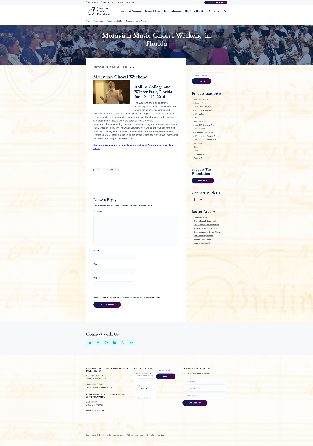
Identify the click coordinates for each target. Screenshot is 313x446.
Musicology (200, 114)
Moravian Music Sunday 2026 (205, 228)
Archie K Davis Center (202, 239)
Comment (98, 211)
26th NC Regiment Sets (204, 125)
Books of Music (201, 103)
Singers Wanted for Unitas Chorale (207, 232)
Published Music (200, 121)
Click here (186, 373)
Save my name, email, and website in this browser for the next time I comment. (127, 297)
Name (96, 250)
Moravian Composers (204, 110)
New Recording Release (203, 236)
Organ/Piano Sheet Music (205, 140)
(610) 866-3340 (108, 2)
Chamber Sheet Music (204, 132)
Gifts (195, 118)
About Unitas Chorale (202, 243)
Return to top (157, 435)
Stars (196, 151)
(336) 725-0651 (93, 2)
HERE (131, 67)
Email (96, 264)
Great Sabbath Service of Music (206, 225)
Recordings (198, 143)
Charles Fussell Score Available (206, 221)
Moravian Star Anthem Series (207, 136)
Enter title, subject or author (145, 375)
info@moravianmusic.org (125, 2)
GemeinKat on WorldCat (145, 397)
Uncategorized (199, 154)
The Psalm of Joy (201, 217)
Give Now (202, 180)
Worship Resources (201, 158)
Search (201, 81)
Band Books (200, 129)
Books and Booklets (202, 99)
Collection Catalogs (203, 107)
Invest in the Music (215, 2)
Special (196, 147)
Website (97, 278)
